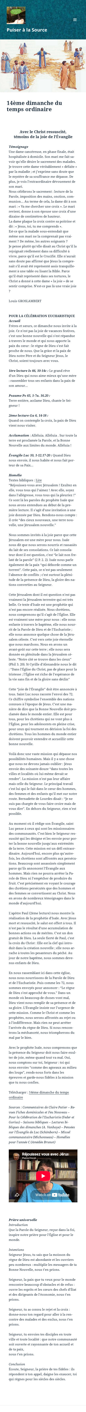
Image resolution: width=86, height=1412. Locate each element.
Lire (39, 480)
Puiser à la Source (27, 30)
